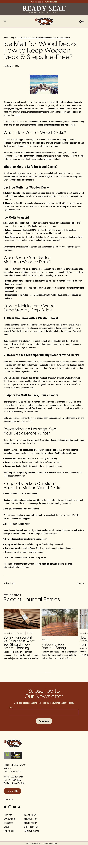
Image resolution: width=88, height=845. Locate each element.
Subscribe (44, 721)
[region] (44, 638)
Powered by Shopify (50, 843)
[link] (43, 37)
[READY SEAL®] (44, 9)
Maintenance (20, 633)
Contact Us (12, 791)
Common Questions (9, 633)
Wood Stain (30, 633)
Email (10, 707)
